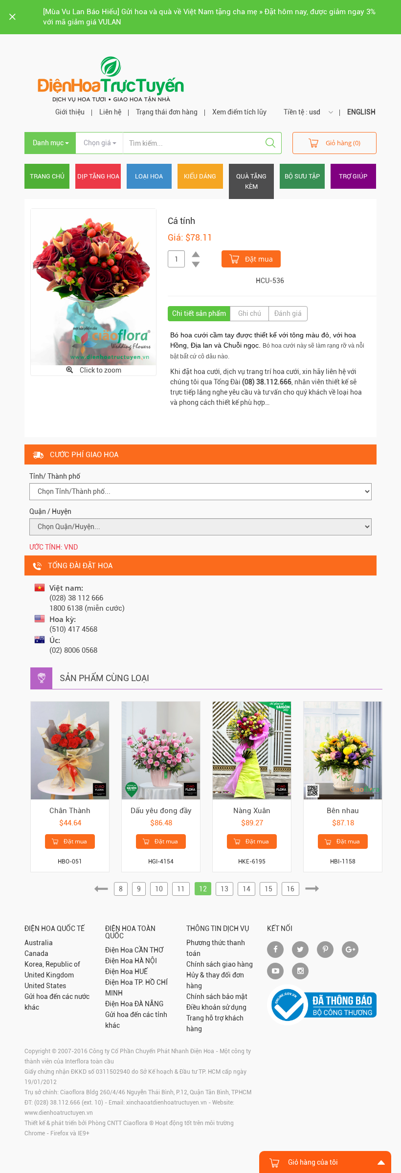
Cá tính (181, 221)
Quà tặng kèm (251, 181)
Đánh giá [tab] (288, 313)
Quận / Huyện (50, 511)
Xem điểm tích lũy (239, 112)
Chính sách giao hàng (219, 964)
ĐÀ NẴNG (148, 1004)
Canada (36, 953)
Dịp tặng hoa (98, 176)
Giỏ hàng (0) (343, 142)
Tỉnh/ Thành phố (54, 476)
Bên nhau (343, 810)
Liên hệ (110, 112)
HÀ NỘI (145, 961)
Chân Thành (69, 810)
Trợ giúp (353, 176)
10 (159, 889)
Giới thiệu (70, 112)
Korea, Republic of (52, 964)
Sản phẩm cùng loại (104, 678)
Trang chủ (47, 176)
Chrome (34, 1133)
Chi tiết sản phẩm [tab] (199, 313)
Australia (38, 943)
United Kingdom (49, 975)
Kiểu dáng (200, 176)
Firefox (59, 1133)
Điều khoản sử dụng (216, 1007)
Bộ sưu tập (302, 176)
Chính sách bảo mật (216, 996)
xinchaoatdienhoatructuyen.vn (166, 1102)
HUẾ (141, 971)
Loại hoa (149, 176)
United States (45, 986)
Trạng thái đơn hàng (167, 112)
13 (224, 889)
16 (290, 889)
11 (181, 889)
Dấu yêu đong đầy (161, 810)
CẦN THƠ (148, 950)
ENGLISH (361, 112)
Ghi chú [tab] (249, 313)
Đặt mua (258, 259)
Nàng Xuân (251, 810)
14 (246, 889)
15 (268, 889)
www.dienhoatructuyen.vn (58, 1112)
